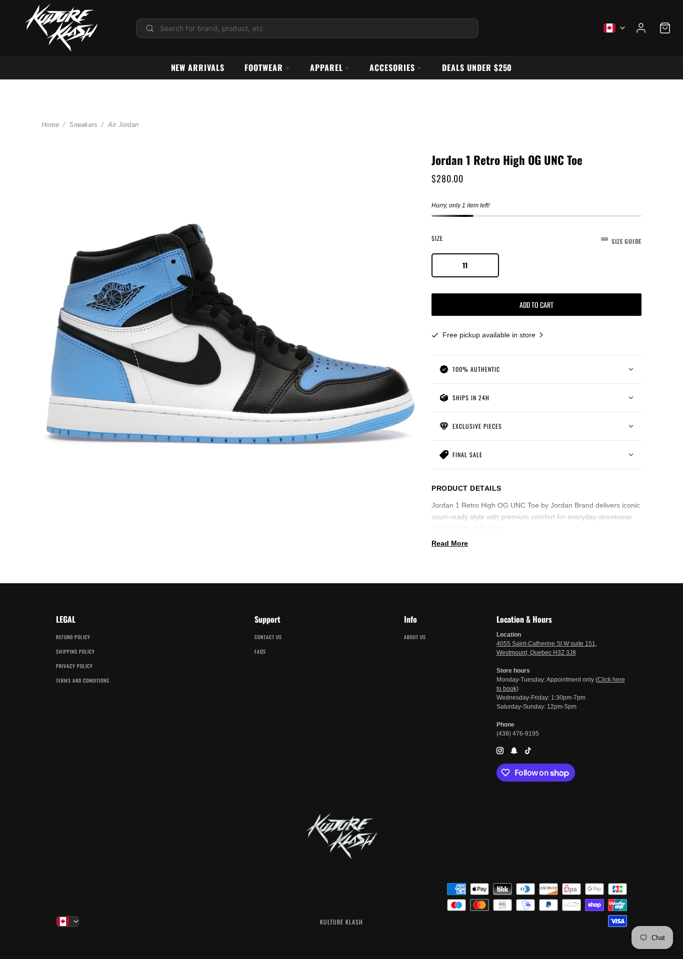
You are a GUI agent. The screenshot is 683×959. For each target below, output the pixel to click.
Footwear (263, 67)
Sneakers (83, 124)
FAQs (260, 651)
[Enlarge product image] (229, 335)
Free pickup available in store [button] (490, 335)
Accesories (392, 67)
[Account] (641, 28)
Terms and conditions (83, 680)
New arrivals (198, 67)
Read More (450, 543)
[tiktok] (528, 750)
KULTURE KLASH (341, 922)
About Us (415, 637)
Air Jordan (123, 124)
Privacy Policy (74, 666)
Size (537, 239)
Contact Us (268, 637)
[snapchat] (514, 750)
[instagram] (500, 750)
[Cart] (665, 28)
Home (50, 124)
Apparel (326, 67)
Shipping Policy (75, 651)
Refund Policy (73, 637)
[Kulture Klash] (61, 28)
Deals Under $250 (477, 67)
